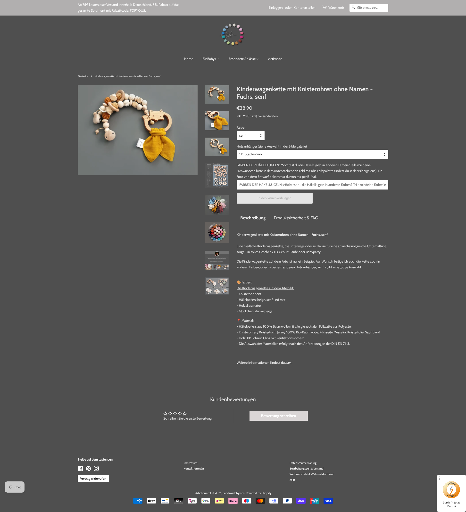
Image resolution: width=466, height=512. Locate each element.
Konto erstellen (305, 7)
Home (188, 59)
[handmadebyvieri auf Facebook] (80, 469)
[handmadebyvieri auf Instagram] (96, 469)
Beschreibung (253, 217)
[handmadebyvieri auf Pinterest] (88, 469)
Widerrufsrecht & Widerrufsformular (312, 474)
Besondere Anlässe (242, 59)
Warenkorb (336, 7)
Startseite (83, 76)
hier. (288, 362)
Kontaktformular (194, 468)
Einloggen (275, 7)
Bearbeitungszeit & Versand (307, 468)
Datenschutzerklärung (303, 463)
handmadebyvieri (234, 493)
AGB (292, 480)
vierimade (275, 59)
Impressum (190, 463)
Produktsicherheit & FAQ (296, 217)
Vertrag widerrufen (93, 478)
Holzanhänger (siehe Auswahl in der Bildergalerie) (272, 146)
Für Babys (209, 59)
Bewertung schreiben (278, 415)
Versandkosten (268, 116)
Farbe (240, 127)
